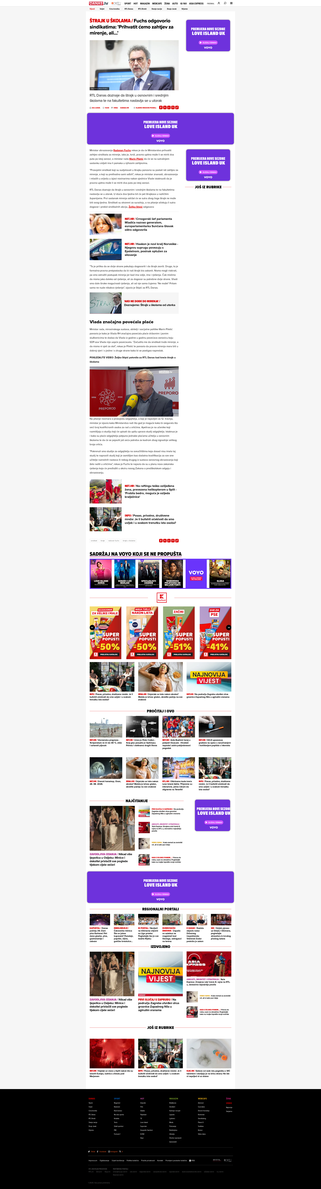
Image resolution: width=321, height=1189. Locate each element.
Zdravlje (172, 1134)
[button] (93, 562)
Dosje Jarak (172, 8)
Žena (167, 3)
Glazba (142, 1110)
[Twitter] (165, 107)
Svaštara (201, 1126)
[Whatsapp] (169, 107)
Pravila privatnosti (148, 1160)
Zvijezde (143, 1103)
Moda (171, 1122)
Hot (136, 3)
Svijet (102, 8)
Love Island (144, 1122)
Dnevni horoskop (203, 1110)
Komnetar (201, 1114)
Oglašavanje (104, 1160)
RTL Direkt (142, 8)
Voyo (142, 1138)
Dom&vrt (172, 1107)
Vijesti (92, 8)
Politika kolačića (133, 1160)
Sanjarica (229, 1111)
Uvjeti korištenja (118, 1160)
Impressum (93, 1160)
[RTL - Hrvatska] (217, 1160)
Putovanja (172, 1126)
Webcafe (157, 3)
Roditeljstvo (173, 1130)
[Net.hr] (228, 1160)
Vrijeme (185, 8)
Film (141, 1107)
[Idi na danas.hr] (98, 3)
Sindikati (94, 540)
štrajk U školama (129, 540)
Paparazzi (143, 1114)
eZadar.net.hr (209, 1171)
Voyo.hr (107, 1171)
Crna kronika (114, 8)
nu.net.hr (220, 1171)
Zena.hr (99, 1171)
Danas (92, 1098)
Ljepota (171, 1114)
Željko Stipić (136, 207)
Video (229, 1103)
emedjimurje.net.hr (120, 1171)
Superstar (143, 1126)
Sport (127, 3)
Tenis (115, 1122)
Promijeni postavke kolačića (176, 1160)
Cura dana (201, 1107)
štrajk (103, 540)
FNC (115, 1130)
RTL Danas (129, 8)
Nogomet (117, 1103)
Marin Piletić (136, 159)
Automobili (173, 1142)
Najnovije (229, 1107)
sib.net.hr (133, 1171)
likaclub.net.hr (118, 1175)
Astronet (201, 1103)
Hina (116, 108)
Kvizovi (200, 1130)
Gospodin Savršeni (146, 1130)
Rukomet (117, 1107)
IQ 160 (183, 3)
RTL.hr (91, 1171)
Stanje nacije (157, 8)
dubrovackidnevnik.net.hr (192, 1171)
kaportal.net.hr (145, 1171)
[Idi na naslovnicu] (116, 6)
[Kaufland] (160, 598)
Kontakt (160, 1160)
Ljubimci (172, 1118)
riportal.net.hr (174, 1171)
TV (141, 1118)
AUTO (175, 3)
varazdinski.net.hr (160, 1171)
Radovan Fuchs (122, 150)
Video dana (202, 1134)
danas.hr (124, 108)
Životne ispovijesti (175, 1138)
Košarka (116, 1118)
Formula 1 (117, 1134)
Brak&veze (172, 1103)
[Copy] (177, 107)
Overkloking (202, 1118)
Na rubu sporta (119, 1114)
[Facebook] (161, 107)
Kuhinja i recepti (174, 1110)
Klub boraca (118, 1110)
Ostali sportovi (118, 1126)
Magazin (145, 3)
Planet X (201, 1122)
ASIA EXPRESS (196, 3)
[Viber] (173, 107)
